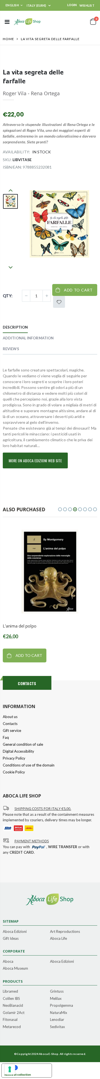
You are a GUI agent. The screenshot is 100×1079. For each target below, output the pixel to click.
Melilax (56, 999)
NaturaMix (58, 1013)
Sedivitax (57, 1027)
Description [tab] (15, 327)
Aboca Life (58, 939)
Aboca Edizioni (15, 932)
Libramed (10, 991)
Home (8, 39)
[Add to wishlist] (59, 302)
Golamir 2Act (13, 1013)
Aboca (8, 962)
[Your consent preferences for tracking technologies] (9, 1069)
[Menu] (7, 21)
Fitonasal (10, 1020)
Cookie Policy (14, 772)
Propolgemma (61, 1006)
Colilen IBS (11, 999)
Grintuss (57, 991)
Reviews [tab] (11, 349)
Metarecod (12, 1027)
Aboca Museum (15, 968)
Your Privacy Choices (32, 1067)
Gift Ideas (11, 939)
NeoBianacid (13, 1006)
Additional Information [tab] (28, 338)
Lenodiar (57, 1020)
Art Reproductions (65, 932)
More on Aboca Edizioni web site (35, 460)
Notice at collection (17, 1074)
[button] (60, 509)
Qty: (7, 295)
